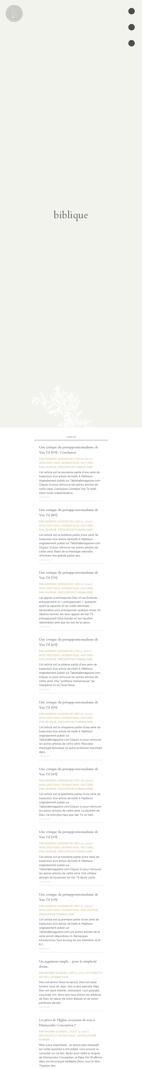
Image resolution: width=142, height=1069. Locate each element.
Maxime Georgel (56, 973)
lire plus (44, 497)
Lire (45, 11)
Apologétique (49, 462)
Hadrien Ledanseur (59, 458)
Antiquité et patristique (57, 1035)
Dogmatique (70, 462)
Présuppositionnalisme (75, 467)
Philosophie (48, 467)
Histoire (87, 462)
